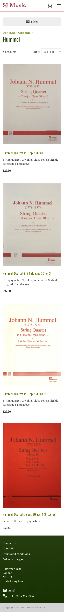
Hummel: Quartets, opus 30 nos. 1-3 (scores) (29, 514)
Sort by (36, 51)
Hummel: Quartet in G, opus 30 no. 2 (24, 393)
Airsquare (41, 607)
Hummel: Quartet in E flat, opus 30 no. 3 (27, 273)
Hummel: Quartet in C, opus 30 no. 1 (24, 152)
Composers (24, 32)
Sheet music (9, 32)
